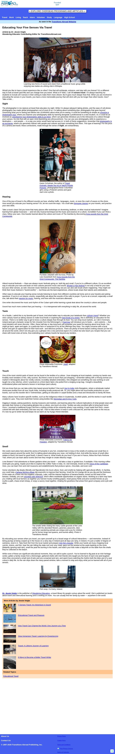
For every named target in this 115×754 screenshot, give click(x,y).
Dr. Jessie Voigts (9, 593)
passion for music (26, 298)
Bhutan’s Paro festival (76, 286)
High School (69, 17)
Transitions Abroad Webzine (64, 22)
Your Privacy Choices (66, 748)
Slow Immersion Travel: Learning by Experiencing (38, 636)
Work (11, 17)
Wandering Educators (41, 593)
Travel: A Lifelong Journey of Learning (33, 646)
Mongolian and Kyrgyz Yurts (65, 399)
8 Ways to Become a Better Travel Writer (34, 657)
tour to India (69, 388)
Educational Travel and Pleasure (31, 615)
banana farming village (25, 472)
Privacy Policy (61, 736)
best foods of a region (71, 318)
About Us (5, 736)
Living (18, 17)
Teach (25, 17)
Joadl (65, 364)
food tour (66, 322)
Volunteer (41, 17)
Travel (4, 17)
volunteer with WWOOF (33, 477)
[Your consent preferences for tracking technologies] (112, 751)
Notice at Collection (63, 752)
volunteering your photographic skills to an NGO (31, 117)
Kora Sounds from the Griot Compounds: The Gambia (57, 278)
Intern (32, 17)
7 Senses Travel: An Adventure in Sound (34, 605)
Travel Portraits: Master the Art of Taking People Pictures (56, 185)
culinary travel (92, 315)
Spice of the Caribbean (98, 464)
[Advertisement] (57, 705)
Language (58, 17)
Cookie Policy (61, 740)
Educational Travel (10, 676)
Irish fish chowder (66, 543)
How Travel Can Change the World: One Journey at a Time (42, 626)
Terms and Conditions (63, 744)
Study (49, 17)
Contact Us (6, 740)
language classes (81, 203)
